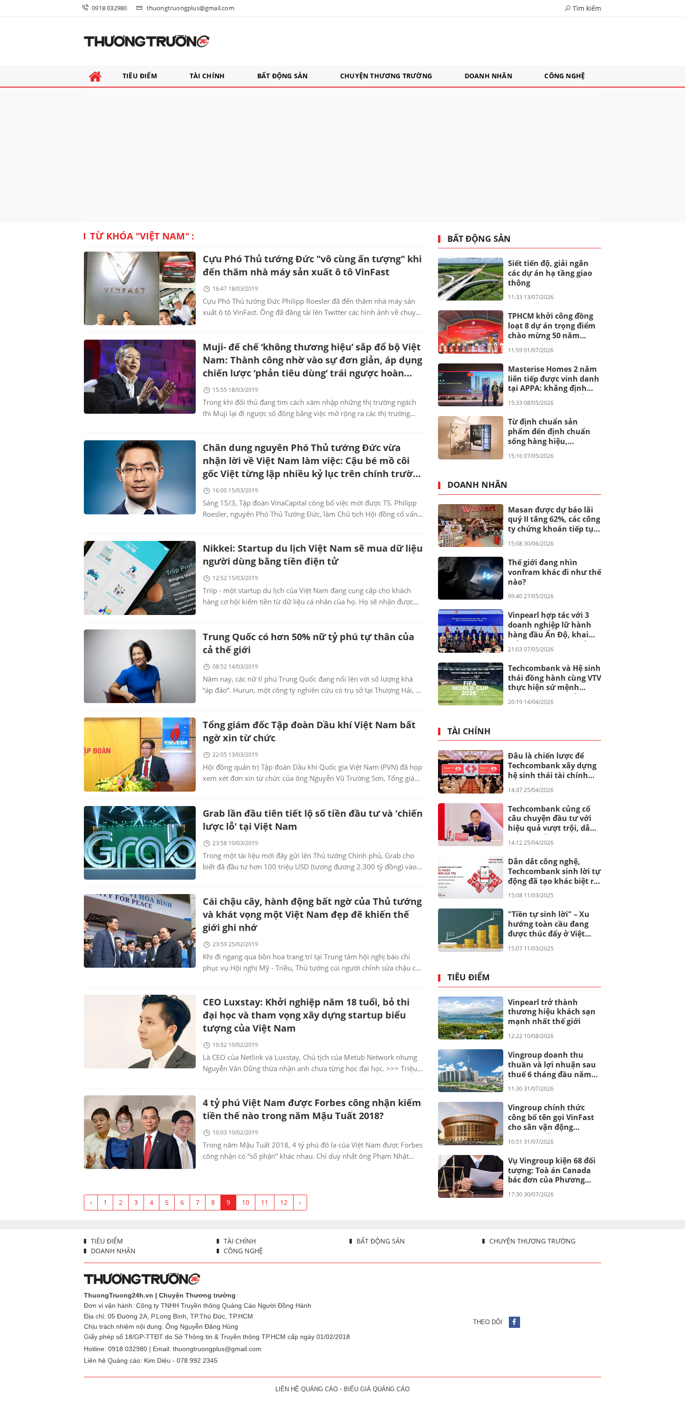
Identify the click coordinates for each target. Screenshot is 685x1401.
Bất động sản (479, 239)
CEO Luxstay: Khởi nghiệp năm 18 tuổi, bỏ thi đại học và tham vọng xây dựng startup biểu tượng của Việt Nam (306, 1015)
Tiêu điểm (468, 977)
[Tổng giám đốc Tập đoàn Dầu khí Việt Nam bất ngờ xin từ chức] (140, 754)
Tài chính (469, 731)
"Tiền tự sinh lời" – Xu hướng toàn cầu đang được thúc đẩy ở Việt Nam (548, 924)
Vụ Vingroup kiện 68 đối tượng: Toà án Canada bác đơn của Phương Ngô (552, 1170)
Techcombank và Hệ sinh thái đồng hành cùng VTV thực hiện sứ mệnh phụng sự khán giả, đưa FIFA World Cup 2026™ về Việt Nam (554, 678)
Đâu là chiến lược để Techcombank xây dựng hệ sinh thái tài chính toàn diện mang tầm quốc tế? (552, 766)
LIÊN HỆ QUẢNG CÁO (306, 1389)
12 (284, 1202)
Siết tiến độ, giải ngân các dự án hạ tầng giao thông (550, 273)
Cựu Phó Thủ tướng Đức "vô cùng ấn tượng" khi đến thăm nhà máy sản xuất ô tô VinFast (312, 265)
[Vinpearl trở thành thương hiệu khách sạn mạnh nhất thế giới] (470, 1018)
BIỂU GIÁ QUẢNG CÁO (377, 1389)
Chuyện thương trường (531, 1241)
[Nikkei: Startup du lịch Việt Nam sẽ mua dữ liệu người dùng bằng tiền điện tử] (140, 578)
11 (264, 1202)
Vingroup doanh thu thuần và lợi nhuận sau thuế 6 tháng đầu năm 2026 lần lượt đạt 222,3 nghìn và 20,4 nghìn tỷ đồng (552, 1065)
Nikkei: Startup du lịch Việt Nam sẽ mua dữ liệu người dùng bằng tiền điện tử (313, 554)
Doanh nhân (477, 485)
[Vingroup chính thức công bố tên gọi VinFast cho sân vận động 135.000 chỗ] (470, 1123)
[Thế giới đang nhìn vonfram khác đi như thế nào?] (470, 578)
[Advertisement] (342, 155)
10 (245, 1202)
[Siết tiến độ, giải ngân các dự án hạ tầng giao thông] (470, 279)
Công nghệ (242, 1250)
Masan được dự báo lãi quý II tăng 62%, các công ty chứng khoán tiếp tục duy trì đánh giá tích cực (554, 520)
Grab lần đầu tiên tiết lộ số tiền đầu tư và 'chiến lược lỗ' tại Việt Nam (313, 820)
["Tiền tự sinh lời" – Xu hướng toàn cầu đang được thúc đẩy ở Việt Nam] (470, 930)
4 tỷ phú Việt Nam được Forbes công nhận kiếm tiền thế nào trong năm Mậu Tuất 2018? (312, 1109)
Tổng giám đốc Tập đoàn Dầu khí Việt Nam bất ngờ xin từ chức (309, 731)
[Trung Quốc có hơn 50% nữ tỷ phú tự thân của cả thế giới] (140, 666)
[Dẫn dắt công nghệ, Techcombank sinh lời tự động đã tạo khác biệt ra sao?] (470, 877)
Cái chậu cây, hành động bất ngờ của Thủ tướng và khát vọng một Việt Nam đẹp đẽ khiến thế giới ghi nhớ (312, 914)
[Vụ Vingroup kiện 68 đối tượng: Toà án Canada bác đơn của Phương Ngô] (470, 1176)
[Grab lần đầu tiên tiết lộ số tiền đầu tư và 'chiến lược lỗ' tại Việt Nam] (140, 843)
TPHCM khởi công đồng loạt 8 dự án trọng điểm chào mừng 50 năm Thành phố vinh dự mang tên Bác (552, 326)
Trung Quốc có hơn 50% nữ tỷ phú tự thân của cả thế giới (308, 643)
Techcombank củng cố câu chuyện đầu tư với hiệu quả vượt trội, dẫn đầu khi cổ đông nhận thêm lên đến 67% (551, 819)
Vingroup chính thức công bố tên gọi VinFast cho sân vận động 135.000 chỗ (551, 1117)
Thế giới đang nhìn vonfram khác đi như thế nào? (554, 572)
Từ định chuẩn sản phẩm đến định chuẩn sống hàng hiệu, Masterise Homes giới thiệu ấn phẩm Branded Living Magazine (552, 432)
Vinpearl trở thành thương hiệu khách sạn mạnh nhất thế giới (552, 1012)
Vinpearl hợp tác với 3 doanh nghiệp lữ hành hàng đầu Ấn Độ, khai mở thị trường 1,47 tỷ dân (549, 625)
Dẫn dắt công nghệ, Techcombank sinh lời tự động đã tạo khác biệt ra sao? (554, 871)
